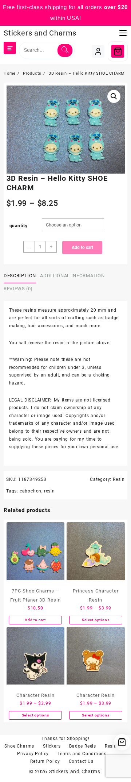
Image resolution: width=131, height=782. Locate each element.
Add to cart (82, 247)
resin (49, 491)
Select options (95, 620)
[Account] (98, 51)
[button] (113, 96)
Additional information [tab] (72, 275)
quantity (18, 225)
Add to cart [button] (35, 620)
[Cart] (117, 51)
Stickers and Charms (40, 33)
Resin (119, 479)
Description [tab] (20, 275)
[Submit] (64, 50)
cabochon (30, 491)
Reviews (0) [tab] (18, 288)
